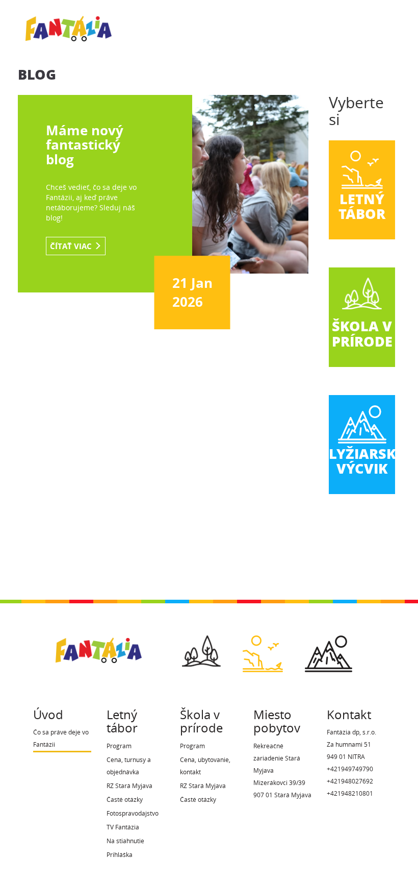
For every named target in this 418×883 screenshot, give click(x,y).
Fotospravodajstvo (133, 813)
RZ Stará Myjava (129, 785)
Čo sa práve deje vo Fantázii (61, 738)
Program (119, 746)
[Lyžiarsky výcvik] (328, 650)
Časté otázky (125, 799)
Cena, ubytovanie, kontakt (205, 765)
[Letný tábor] (262, 650)
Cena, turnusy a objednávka (129, 765)
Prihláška (120, 854)
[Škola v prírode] (201, 648)
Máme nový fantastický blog (84, 144)
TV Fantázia (123, 827)
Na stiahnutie (125, 841)
